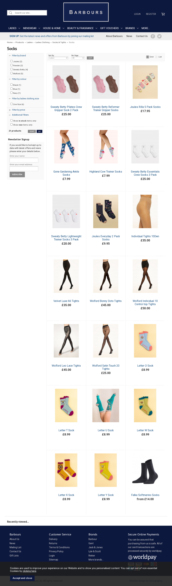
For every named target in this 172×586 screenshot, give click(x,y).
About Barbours (114, 36)
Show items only (24, 121)
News (129, 36)
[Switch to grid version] (147, 57)
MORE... (146, 28)
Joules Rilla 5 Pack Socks (145, 107)
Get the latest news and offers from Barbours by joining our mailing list (52, 36)
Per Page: (75, 55)
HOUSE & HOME (52, 28)
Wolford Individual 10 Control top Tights (145, 302)
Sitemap (53, 559)
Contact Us (142, 36)
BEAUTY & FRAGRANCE (80, 28)
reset (32, 131)
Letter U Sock (106, 430)
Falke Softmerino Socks (145, 495)
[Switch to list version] (156, 57)
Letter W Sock (145, 430)
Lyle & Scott (95, 551)
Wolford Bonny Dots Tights (106, 301)
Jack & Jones (96, 547)
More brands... (96, 559)
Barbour (93, 539)
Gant (91, 543)
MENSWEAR (29, 28)
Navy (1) (17, 93)
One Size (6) (18, 104)
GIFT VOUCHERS (109, 28)
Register (151, 13)
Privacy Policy (56, 551)
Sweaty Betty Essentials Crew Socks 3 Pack (145, 173)
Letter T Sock (66, 430)
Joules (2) (17, 61)
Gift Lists (14, 555)
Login (137, 13)
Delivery (53, 539)
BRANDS (130, 28)
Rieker (92, 555)
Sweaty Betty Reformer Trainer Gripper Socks (105, 108)
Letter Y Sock (106, 495)
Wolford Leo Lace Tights (66, 365)
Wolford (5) (18, 73)
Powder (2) (18, 65)
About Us (14, 539)
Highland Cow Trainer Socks (105, 171)
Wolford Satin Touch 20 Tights (105, 367)
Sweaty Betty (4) (20, 69)
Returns (53, 543)
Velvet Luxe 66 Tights (66, 301)
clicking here (29, 571)
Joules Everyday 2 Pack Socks (106, 238)
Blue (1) (16, 89)
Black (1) (17, 85)
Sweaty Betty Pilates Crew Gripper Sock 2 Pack (66, 108)
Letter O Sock (145, 365)
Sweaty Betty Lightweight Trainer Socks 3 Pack (66, 238)
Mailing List (15, 547)
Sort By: (51, 55)
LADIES (12, 28)
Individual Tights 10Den (145, 236)
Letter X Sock (66, 495)
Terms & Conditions (59, 547)
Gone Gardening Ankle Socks (66, 173)
